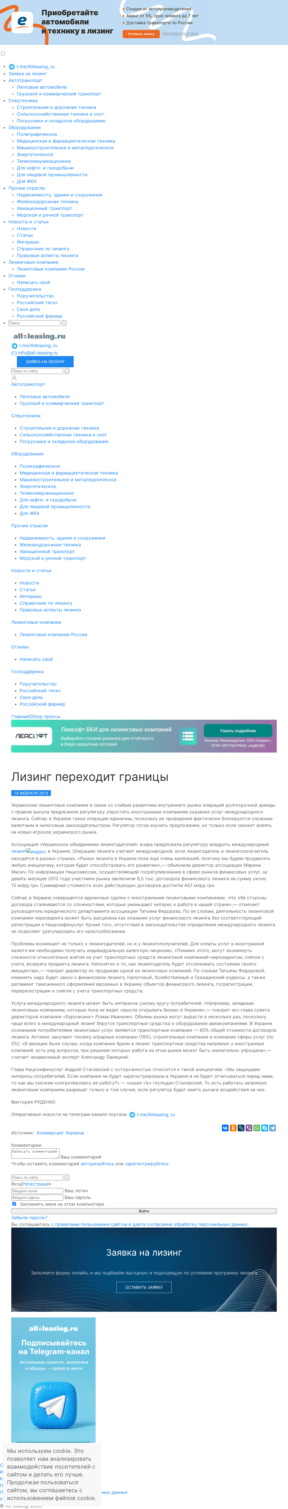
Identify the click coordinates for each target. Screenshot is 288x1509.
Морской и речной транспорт (50, 215)
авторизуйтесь (97, 1163)
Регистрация (36, 1184)
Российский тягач (37, 302)
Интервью (28, 242)
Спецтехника (23, 100)
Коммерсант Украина (60, 1133)
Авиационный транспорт (44, 208)
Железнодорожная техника (47, 201)
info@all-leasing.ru (37, 353)
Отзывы (17, 275)
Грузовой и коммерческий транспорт (59, 94)
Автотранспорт (25, 80)
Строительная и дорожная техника (56, 107)
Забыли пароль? (29, 1217)
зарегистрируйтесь (147, 1163)
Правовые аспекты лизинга (47, 255)
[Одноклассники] (233, 1128)
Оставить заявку (144, 1287)
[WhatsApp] (256, 1128)
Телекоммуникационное (44, 161)
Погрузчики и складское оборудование (61, 120)
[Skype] (264, 1128)
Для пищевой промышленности (52, 174)
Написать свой (33, 282)
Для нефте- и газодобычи (45, 168)
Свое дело (28, 309)
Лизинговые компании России (51, 269)
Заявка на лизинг (27, 73)
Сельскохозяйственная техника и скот (60, 114)
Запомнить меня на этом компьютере (61, 1204)
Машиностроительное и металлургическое (65, 147)
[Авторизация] (14, 378)
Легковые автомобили (42, 87)
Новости (26, 228)
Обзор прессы (44, 716)
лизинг (18, 851)
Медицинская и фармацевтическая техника (66, 141)
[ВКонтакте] (225, 1128)
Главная (20, 716)
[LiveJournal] (241, 1128)
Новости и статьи (28, 221)
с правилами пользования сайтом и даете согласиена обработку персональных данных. (150, 1224)
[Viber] (249, 1128)
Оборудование (24, 127)
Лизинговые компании (33, 262)
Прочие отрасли (26, 188)
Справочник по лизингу (43, 248)
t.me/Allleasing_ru (35, 66)
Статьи (25, 235)
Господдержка (24, 289)
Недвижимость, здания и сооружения (59, 195)
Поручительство (35, 296)
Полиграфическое (37, 134)
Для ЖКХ (27, 181)
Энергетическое (35, 154)
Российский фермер (39, 316)
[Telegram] (272, 1128)
